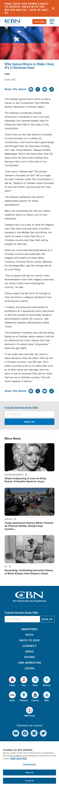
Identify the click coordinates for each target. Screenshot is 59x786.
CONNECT (29, 646)
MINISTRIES (29, 629)
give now (39, 21)
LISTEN (30, 668)
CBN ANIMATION (29, 663)
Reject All (29, 772)
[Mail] (44, 89)
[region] (29, 763)
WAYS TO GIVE (29, 640)
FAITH (29, 635)
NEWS (29, 651)
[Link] (51, 89)
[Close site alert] (53, 8)
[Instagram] (34, 733)
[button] (50, 21)
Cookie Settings (29, 764)
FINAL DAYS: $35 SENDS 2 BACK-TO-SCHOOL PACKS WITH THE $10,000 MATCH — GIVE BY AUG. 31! (27, 8)
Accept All (29, 780)
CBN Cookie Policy (18, 758)
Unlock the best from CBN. (21, 407)
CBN (7, 74)
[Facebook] (31, 89)
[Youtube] (15, 733)
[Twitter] (38, 89)
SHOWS (29, 657)
